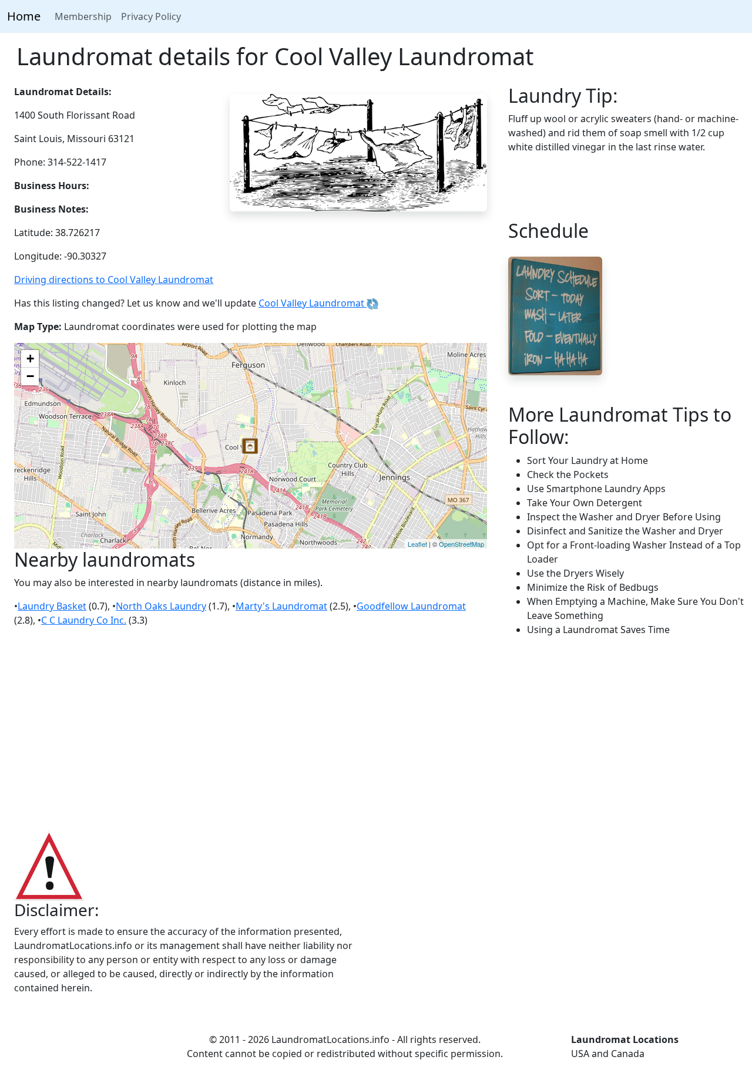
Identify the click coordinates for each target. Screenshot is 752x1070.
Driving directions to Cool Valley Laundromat (113, 279)
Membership (83, 16)
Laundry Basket (52, 606)
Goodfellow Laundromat (411, 606)
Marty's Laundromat (281, 606)
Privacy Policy (151, 16)
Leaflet (417, 544)
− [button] (30, 376)
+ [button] (30, 358)
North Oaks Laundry (161, 606)
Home (24, 16)
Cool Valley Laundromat (312, 303)
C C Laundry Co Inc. (83, 620)
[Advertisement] (376, 734)
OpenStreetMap (461, 544)
